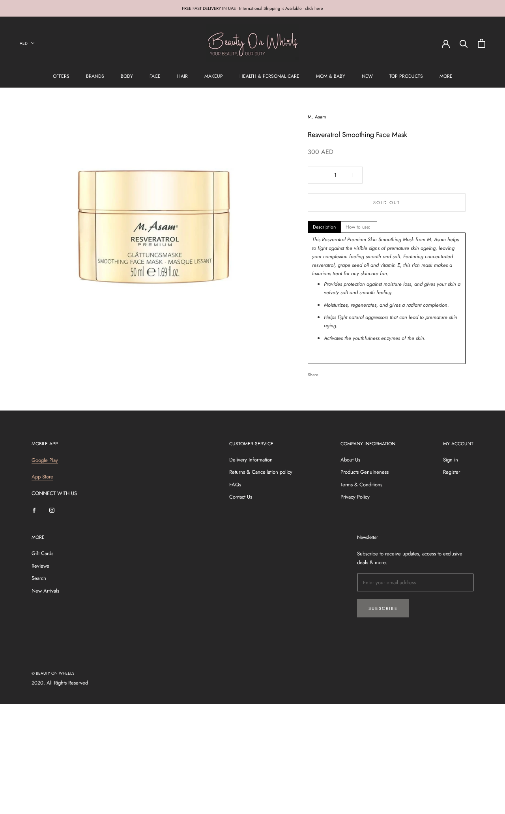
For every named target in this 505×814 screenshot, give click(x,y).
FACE (155, 76)
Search (39, 578)
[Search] (464, 43)
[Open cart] (481, 43)
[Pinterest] (346, 372)
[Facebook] (326, 372)
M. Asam (317, 116)
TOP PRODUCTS (406, 76)
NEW (367, 76)
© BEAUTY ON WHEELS (53, 673)
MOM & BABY (330, 76)
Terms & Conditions (361, 484)
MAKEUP (213, 76)
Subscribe (383, 608)
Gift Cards (42, 553)
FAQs (235, 484)
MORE (446, 76)
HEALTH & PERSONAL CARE (269, 76)
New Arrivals (45, 591)
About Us (350, 459)
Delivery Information (251, 459)
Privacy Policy (355, 497)
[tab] (324, 227)
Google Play (45, 460)
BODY (127, 76)
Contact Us (240, 497)
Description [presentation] (324, 227)
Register (451, 472)
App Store (42, 476)
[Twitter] (336, 372)
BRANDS (95, 76)
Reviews (40, 566)
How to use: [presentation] (359, 227)
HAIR (182, 76)
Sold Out (386, 202)
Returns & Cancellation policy (260, 472)
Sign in (450, 459)
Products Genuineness (364, 472)
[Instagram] (51, 510)
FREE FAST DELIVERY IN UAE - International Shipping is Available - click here (252, 8)
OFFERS (61, 76)
